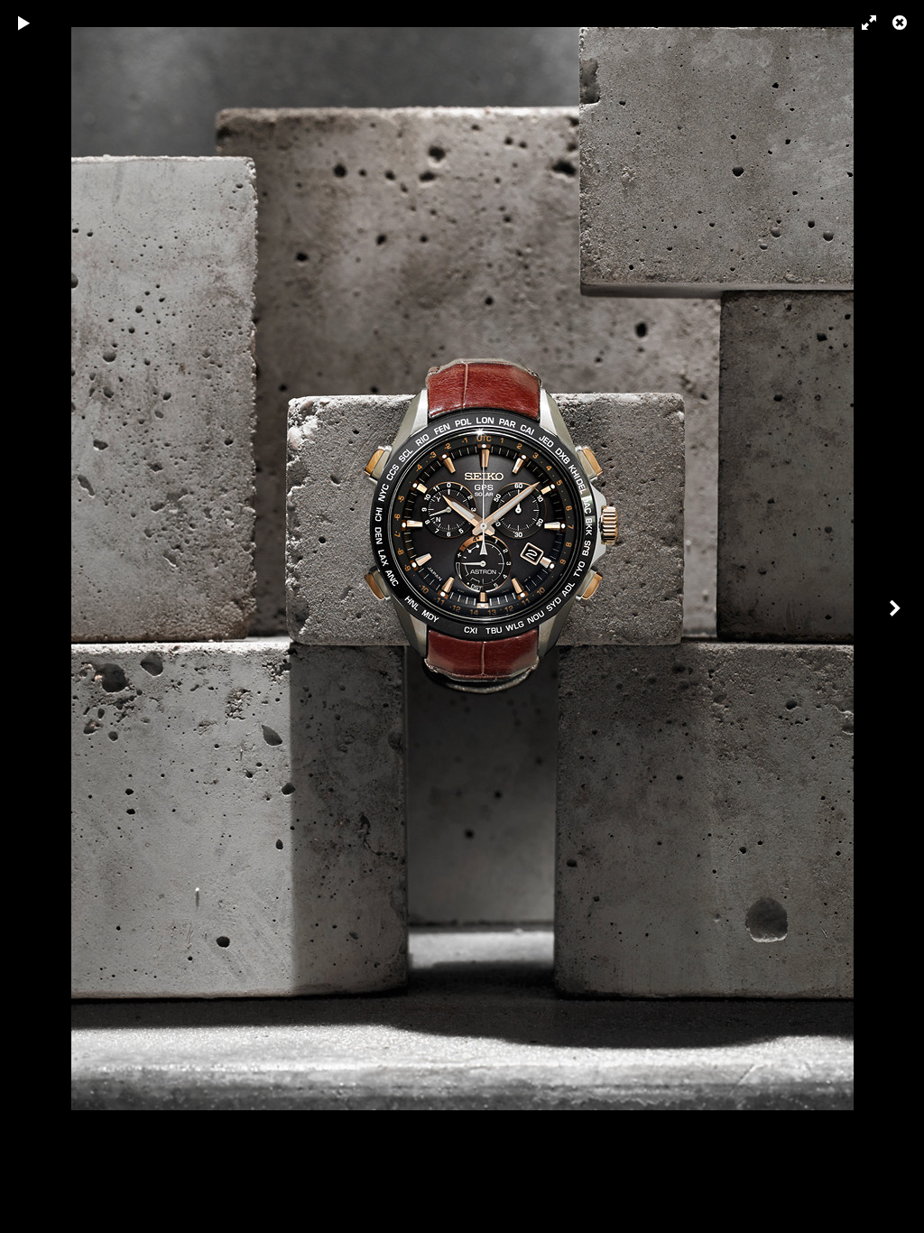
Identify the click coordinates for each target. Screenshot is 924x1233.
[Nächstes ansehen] (897, 616)
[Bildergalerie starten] (24, 22)
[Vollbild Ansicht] (861, 22)
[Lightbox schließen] (901, 22)
